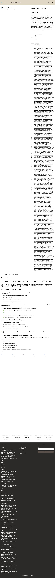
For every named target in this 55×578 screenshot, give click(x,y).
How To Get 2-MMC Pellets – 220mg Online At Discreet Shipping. (8, 477)
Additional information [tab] (13, 274)
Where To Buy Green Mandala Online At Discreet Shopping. (8, 520)
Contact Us (3, 467)
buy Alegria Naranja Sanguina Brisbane (43, 196)
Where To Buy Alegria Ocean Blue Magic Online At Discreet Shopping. (9, 512)
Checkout (3, 464)
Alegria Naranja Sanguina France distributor (42, 97)
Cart (2, 460)
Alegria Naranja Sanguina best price (41, 62)
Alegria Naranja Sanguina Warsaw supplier (45, 184)
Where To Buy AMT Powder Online (8, 514)
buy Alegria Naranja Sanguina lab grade (43, 214)
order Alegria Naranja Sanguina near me (41, 265)
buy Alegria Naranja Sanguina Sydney (45, 248)
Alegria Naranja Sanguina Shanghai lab (41, 167)
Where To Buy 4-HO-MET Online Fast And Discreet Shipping (8, 509)
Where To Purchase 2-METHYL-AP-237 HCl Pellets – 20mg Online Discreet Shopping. (8, 558)
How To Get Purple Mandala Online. (8, 479)
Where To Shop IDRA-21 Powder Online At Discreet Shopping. (9, 572)
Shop (2, 488)
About (2, 447)
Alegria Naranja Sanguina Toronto (46, 178)
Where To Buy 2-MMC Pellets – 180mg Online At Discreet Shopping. (8, 506)
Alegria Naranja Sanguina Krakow (40, 103)
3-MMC (31, 137)
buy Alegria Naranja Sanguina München (45, 229)
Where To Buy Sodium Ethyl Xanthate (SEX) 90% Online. (8, 526)
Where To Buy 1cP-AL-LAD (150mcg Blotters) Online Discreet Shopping (8, 498)
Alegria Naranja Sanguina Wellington (41, 185)
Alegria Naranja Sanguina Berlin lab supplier (42, 61)
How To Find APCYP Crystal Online (8, 474)
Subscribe (45, 451)
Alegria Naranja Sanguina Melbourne (45, 120)
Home (2, 469)
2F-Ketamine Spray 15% (48, 435)
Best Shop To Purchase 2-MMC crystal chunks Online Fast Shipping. (8, 456)
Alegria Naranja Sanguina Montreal (43, 125)
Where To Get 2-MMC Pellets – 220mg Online (8, 542)
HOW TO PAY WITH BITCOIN (7, 481)
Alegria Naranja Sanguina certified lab (45, 79)
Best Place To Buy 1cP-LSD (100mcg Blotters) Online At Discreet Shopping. (8, 453)
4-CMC (31, 145)
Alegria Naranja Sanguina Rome (40, 158)
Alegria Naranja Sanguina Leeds (44, 111)
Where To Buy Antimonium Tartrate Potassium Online (7, 517)
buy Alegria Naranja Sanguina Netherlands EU (43, 230)
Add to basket (37, 44)
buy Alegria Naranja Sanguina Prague (45, 238)
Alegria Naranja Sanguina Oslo (41, 140)
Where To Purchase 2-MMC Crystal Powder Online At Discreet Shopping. (8, 562)
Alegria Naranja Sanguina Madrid (42, 115)
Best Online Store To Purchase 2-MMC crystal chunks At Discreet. (8, 450)
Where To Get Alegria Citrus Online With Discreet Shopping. (9, 548)
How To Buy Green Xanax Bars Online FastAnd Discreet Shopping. (8, 472)
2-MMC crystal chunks (6, 435)
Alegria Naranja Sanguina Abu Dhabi (43, 48)
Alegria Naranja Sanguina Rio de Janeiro (45, 156)
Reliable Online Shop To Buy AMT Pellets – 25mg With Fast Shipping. (9, 486)
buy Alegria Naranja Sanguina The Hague (42, 250)
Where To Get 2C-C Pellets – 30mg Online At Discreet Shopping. (8, 545)
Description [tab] (4, 274)
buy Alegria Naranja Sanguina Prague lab (42, 239)
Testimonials (3, 492)
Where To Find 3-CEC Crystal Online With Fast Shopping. (9, 539)
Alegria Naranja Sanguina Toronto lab (41, 179)
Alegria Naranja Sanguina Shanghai (44, 166)
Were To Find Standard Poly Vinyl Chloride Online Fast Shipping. (7, 494)
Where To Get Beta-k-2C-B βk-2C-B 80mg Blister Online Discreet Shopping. (9, 552)
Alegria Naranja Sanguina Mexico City (41, 121)
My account (3, 483)
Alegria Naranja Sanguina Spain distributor (44, 171)
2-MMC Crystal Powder (16, 435)
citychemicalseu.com (16, 2)
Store (2, 490)
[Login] (48, 2)
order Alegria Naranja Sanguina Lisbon (43, 264)
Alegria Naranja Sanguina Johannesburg (45, 102)
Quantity (32, 37)
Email (39, 447)
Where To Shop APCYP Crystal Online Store (8, 569)
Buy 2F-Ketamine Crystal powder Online (9, 458)
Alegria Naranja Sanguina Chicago (40, 80)
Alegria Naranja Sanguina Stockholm (41, 173)
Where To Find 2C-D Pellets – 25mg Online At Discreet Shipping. (8, 536)
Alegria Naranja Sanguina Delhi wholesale (44, 85)
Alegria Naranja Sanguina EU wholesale (45, 94)
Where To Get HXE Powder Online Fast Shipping (8, 555)
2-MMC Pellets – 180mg (27, 435)
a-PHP (31, 152)
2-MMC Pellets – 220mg (38, 435)
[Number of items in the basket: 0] (53, 2)
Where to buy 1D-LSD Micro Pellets (8, 500)
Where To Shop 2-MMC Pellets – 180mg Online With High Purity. (9, 566)
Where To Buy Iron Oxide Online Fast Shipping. (8, 523)
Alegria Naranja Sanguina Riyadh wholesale (42, 157)
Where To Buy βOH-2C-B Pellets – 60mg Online (9, 530)
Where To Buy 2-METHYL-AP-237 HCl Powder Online (8, 503)
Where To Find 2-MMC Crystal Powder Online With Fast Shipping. (8, 533)
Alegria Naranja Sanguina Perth (41, 143)
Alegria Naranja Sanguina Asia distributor (42, 53)
